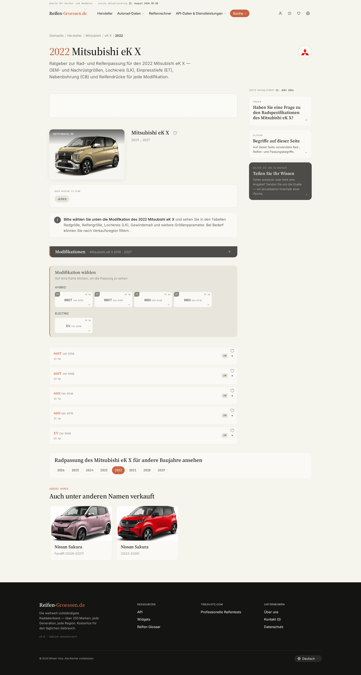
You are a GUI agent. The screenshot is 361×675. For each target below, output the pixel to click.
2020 (147, 470)
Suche (238, 13)
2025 (75, 470)
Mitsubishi (93, 36)
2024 (89, 470)
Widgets (143, 619)
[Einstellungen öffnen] (308, 13)
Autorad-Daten (129, 13)
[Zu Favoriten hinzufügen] (175, 133)
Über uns (271, 612)
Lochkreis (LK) (120, 70)
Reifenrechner (160, 13)
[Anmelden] (280, 13)
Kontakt (270, 619)
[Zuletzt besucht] (289, 13)
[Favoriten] (299, 13)
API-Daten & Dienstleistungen (199, 13)
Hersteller (105, 13)
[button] (143, 251)
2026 (61, 470)
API (139, 612)
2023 (104, 470)
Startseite (56, 36)
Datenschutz (273, 627)
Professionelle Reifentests (221, 612)
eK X (108, 36)
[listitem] (81, 533)
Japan (61, 199)
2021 (132, 470)
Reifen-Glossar (148, 627)
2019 (161, 470)
